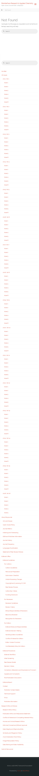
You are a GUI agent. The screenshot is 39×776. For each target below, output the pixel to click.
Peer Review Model (10, 662)
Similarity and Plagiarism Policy (12, 733)
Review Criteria (10, 607)
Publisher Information (10, 701)
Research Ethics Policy (9, 710)
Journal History (7, 540)
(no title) (4, 71)
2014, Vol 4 (6, 162)
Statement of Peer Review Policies (13, 552)
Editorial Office (6, 556)
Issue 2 (6, 86)
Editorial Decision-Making (13, 631)
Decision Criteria (9, 666)
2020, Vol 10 (6, 327)
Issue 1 (6, 82)
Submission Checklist (12, 575)
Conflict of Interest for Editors (14, 638)
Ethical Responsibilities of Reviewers (16, 611)
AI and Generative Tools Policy (12, 737)
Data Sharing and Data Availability (13, 744)
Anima (19, 771)
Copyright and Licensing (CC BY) (16, 583)
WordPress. (26, 771)
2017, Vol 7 (6, 244)
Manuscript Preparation (13, 571)
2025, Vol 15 (6, 466)
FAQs (6, 697)
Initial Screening (9, 658)
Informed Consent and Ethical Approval (15, 725)
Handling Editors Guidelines (14, 634)
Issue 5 (6, 98)
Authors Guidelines (11, 568)
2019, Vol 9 (6, 300)
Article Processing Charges (14, 579)
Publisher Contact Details (12, 690)
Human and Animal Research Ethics (14, 721)
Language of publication (10, 548)
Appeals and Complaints (12, 674)
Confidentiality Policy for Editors (15, 646)
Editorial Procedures (9, 651)
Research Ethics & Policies (9, 706)
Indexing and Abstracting (10, 532)
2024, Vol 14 (6, 438)
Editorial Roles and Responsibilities (16, 627)
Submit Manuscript (7, 749)
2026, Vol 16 (6, 493)
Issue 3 (6, 90)
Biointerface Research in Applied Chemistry (17, 3)
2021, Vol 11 (6, 355)
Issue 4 (6, 94)
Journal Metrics (7, 528)
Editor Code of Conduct (13, 642)
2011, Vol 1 (6, 79)
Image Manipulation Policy (11, 741)
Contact (5, 686)
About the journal (7, 517)
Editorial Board (7, 682)
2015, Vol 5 (6, 189)
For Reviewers (8, 599)
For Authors (7, 564)
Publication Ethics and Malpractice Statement (16, 713)
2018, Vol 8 (6, 272)
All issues (4, 75)
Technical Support (9, 693)
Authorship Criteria (11, 591)
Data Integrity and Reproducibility (13, 729)
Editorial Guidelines (9, 560)
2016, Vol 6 (6, 217)
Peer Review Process (12, 587)
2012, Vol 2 (6, 106)
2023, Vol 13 (6, 410)
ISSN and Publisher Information (12, 536)
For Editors (7, 623)
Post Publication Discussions (12, 677)
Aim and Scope (7, 521)
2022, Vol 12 (6, 383)
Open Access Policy (9, 525)
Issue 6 (6, 102)
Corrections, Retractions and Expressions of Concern (20, 670)
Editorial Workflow (10, 654)
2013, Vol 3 (6, 134)
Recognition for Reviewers (13, 618)
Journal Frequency (8, 544)
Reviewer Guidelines (12, 603)
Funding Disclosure (12, 595)
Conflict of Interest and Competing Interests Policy (18, 717)
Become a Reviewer (12, 614)
